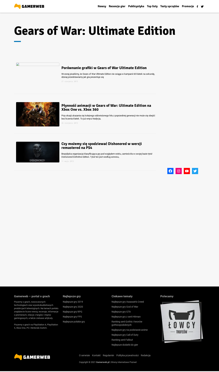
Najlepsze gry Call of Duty (125, 334)
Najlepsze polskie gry (74, 321)
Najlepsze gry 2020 (73, 306)
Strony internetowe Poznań (124, 362)
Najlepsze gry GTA (121, 311)
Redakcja (146, 355)
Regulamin (108, 355)
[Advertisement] (186, 115)
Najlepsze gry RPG (72, 311)
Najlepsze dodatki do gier (125, 344)
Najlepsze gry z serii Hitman (126, 316)
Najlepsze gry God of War (125, 306)
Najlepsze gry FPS (72, 316)
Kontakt (96, 355)
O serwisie (84, 355)
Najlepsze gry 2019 (73, 301)
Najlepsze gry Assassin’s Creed (128, 301)
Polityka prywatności (127, 355)
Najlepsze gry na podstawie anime (130, 329)
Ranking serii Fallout (122, 339)
